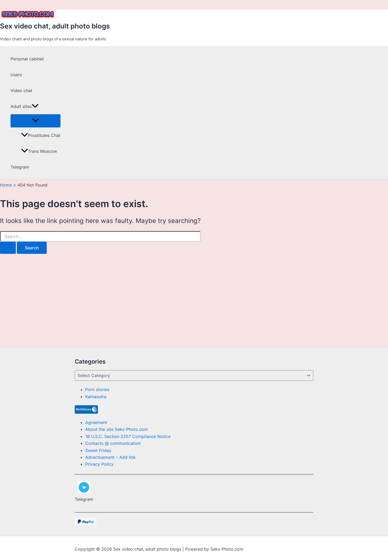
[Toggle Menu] (35, 120)
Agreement (96, 422)
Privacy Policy (99, 464)
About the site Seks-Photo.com (116, 429)
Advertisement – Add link (110, 457)
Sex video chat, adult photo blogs (55, 26)
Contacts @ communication (113, 443)
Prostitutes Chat (44, 135)
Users (16, 74)
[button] (35, 106)
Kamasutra (95, 396)
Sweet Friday (98, 450)
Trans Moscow (42, 151)
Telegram (20, 167)
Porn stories (97, 389)
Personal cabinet (27, 58)
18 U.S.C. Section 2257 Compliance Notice (128, 436)
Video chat (21, 90)
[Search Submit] (8, 248)
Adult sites (21, 106)
